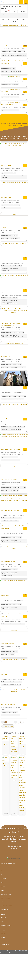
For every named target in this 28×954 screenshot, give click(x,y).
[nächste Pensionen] (22, 722)
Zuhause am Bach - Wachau (8, 561)
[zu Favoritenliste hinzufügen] (1, 25)
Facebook (3, 933)
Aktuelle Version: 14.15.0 (5, 952)
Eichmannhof (22, 811)
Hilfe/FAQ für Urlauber (6, 898)
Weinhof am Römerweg (7, 104)
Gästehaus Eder (5, 45)
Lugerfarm (3, 227)
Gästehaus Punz (5, 595)
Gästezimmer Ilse (5, 63)
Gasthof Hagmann (5, 528)
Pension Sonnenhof (14, 750)
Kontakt (4, 878)
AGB (2, 921)
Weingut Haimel (5, 616)
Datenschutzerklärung (6, 925)
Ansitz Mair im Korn (6, 764)
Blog (2, 882)
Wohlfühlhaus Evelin (14, 781)
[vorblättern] (24, 33)
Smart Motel (4, 258)
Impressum (3, 917)
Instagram (3, 937)
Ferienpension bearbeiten (7, 901)
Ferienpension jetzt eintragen (14, 847)
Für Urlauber (4, 870)
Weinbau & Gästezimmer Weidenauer (10, 290)
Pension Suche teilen (8, 726)
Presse (2, 874)
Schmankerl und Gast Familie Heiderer (10, 449)
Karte (14, 11)
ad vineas (3, 78)
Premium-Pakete (4, 909)
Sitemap (3, 886)
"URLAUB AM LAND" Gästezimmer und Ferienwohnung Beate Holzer (11, 324)
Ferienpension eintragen (6, 905)
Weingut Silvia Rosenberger (8, 704)
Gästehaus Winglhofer (6, 165)
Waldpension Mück (5, 356)
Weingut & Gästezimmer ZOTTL (9, 387)
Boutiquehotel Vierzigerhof (7, 643)
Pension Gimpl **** (22, 747)
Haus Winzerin (4, 674)
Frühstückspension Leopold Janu (9, 479)
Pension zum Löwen (6, 743)
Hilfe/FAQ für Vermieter (6, 894)
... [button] (15, 722)
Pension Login (5, 944)
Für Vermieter (4, 867)
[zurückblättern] (3, 33)
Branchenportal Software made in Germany (9, 950)
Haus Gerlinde (4, 91)
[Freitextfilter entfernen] (21, 2)
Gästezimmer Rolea (6, 197)
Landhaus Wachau (5, 419)
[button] (2, 722)
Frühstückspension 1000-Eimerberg (10, 510)
